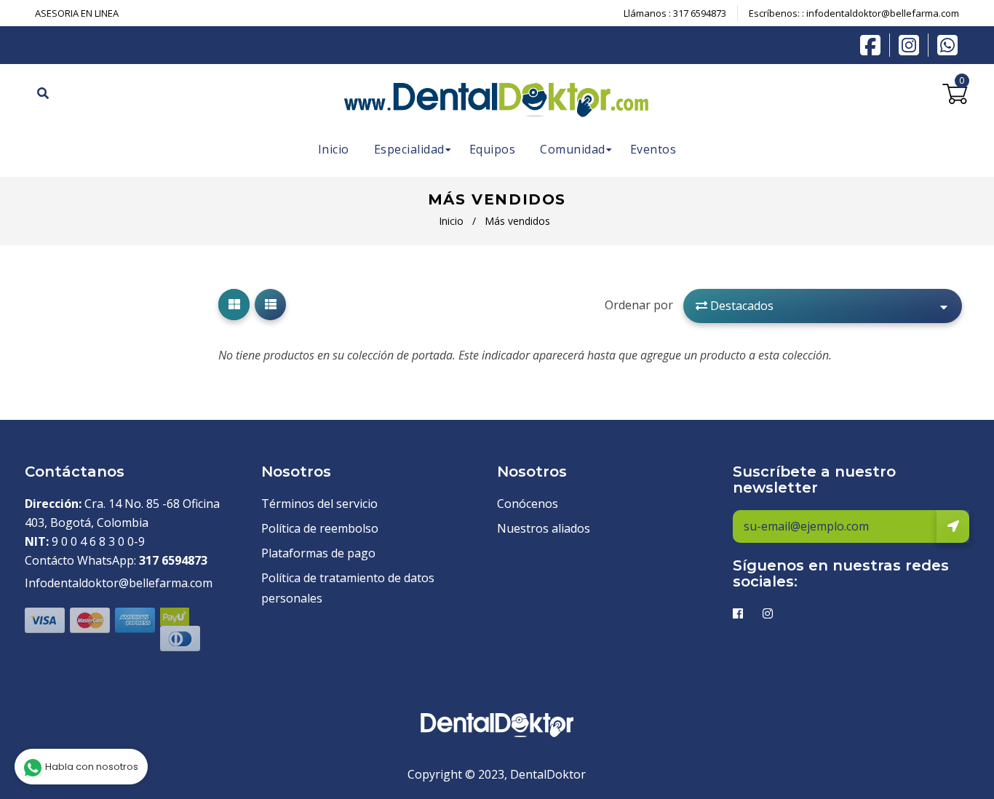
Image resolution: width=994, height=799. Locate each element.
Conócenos (527, 504)
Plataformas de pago (318, 553)
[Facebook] (874, 43)
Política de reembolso (319, 528)
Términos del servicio (319, 504)
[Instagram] (912, 45)
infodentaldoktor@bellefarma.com (882, 13)
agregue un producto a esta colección (734, 355)
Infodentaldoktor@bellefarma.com (118, 583)
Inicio (451, 221)
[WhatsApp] (947, 43)
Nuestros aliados (543, 528)
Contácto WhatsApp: (116, 560)
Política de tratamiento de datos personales (347, 587)
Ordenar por (639, 305)
